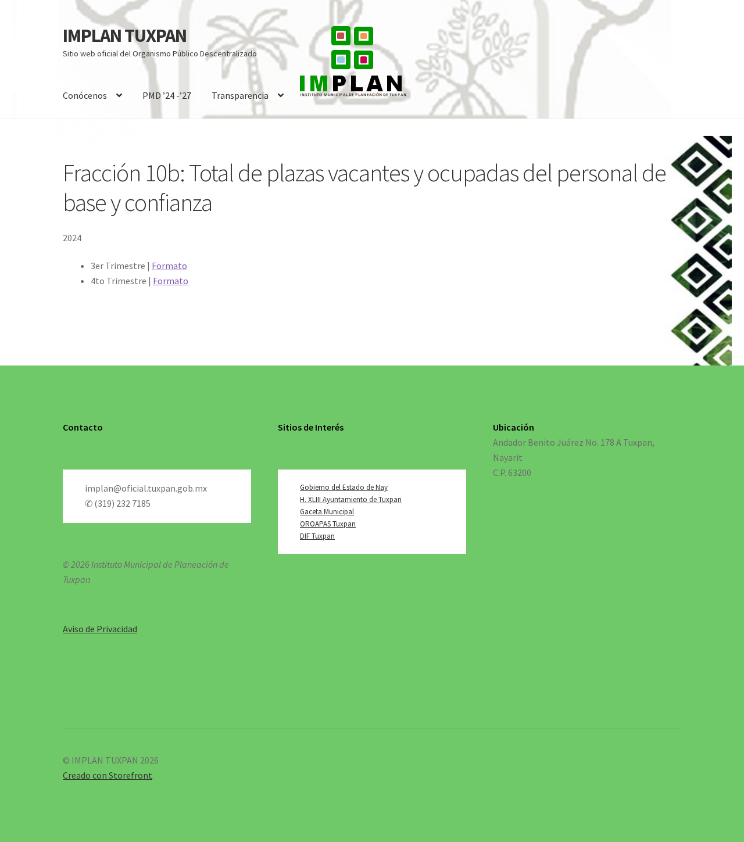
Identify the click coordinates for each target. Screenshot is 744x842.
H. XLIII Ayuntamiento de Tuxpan (351, 499)
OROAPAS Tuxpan (328, 524)
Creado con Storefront (107, 775)
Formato (169, 265)
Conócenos (85, 95)
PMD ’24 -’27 (166, 95)
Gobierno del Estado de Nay (344, 487)
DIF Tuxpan (317, 536)
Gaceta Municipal (327, 512)
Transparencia (240, 95)
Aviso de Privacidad (100, 629)
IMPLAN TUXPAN (125, 35)
